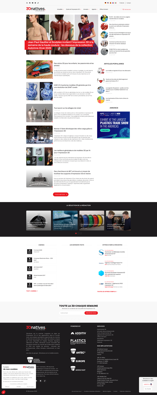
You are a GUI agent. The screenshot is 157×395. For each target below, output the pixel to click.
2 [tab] (78, 233)
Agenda (94, 9)
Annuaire (85, 9)
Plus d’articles (60, 194)
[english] (108, 3)
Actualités (59, 9)
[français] (113, 3)
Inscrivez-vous (91, 313)
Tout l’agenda (31, 291)
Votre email (64, 313)
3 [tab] (81, 233)
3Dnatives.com (43, 353)
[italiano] (115, 3)
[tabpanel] (38, 221)
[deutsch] (105, 3)
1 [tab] (76, 233)
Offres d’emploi (104, 9)
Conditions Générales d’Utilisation (92, 391)
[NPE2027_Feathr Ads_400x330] (113, 138)
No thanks (148, 389)
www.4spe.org (40, 376)
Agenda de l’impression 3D (105, 335)
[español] (110, 3)
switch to (147, 384)
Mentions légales (107, 391)
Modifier (19, 386)
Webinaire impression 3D (104, 340)
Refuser (7, 386)
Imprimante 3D (101, 329)
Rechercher (127, 9)
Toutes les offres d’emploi (106, 291)
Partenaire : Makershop (125, 391)
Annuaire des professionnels (105, 331)
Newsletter (100, 338)
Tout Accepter (30, 386)
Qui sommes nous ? (77, 391)
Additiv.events (54, 353)
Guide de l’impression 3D (73, 9)
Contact (129, 3)
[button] (3, 392)
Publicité (122, 3)
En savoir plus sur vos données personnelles (13, 381)
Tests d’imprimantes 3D (104, 333)
